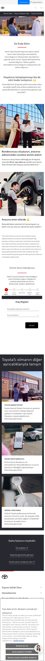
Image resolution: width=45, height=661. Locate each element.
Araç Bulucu (24, 2)
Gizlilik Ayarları (18, 640)
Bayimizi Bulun (37, 2)
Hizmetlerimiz (9, 592)
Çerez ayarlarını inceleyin (22, 651)
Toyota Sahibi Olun (12, 587)
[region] (22, 629)
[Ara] (35, 7)
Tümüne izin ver (22, 645)
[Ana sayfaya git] (2, 8)
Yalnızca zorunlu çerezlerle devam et (22, 657)
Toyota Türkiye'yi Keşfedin (15, 598)
